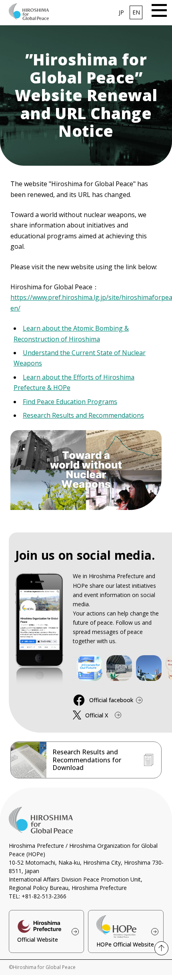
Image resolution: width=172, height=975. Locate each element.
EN (136, 12)
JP (121, 12)
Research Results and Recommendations (83, 415)
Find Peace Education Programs (70, 401)
